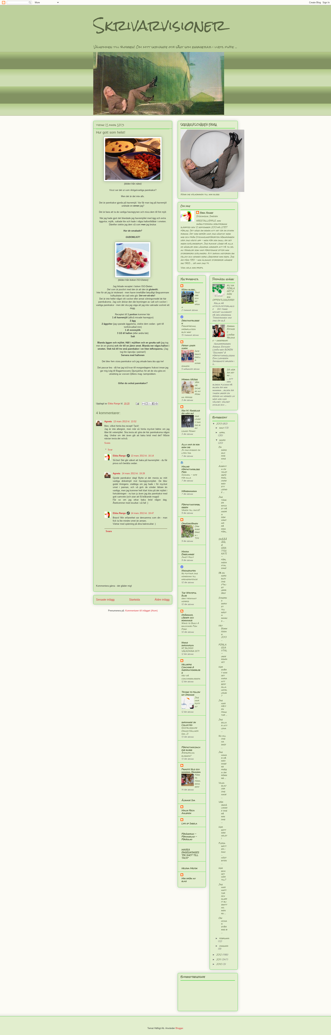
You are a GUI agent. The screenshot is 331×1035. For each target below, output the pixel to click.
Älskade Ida (188, 800)
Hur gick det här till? (222, 873)
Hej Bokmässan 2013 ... (222, 633)
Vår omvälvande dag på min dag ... (222, 812)
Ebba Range (119, 455)
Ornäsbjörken (189, 523)
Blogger (179, 1028)
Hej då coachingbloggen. (190, 677)
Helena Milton (189, 868)
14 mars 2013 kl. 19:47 (142, 513)
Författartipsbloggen (190, 506)
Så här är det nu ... (231, 372)
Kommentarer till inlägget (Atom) (141, 610)
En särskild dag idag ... (222, 454)
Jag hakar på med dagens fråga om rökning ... (222, 765)
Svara (107, 443)
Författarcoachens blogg (190, 748)
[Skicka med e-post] (143, 403)
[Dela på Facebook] (153, 403)
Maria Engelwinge (187, 553)
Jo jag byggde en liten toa (190, 451)
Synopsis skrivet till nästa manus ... (222, 609)
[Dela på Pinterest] (156, 403)
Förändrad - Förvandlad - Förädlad (189, 836)
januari (223, 945)
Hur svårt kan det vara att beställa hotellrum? (222, 681)
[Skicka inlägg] (137, 403)
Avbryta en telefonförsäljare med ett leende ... (222, 479)
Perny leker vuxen (188, 347)
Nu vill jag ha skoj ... (222, 741)
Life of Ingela (189, 823)
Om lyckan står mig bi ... (222, 925)
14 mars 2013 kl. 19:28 (133, 473)
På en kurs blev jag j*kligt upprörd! (222, 583)
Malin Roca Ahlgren (187, 812)
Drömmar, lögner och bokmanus (187, 617)
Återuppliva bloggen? (187, 754)
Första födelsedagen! (197, 780)
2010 (219, 964)
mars (222, 440)
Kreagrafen (188, 570)
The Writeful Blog (188, 594)
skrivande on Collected (188, 724)
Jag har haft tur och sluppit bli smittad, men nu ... (222, 899)
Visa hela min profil (191, 267)
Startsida (134, 599)
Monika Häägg (189, 379)
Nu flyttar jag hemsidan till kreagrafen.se (189, 576)
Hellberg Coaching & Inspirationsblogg (190, 668)
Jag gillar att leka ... (222, 725)
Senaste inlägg (105, 599)
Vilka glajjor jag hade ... (222, 790)
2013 (219, 423)
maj (221, 427)
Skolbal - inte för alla (189, 476)
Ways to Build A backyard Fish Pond (190, 626)
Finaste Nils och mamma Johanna (190, 771)
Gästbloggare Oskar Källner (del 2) (189, 730)
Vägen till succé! (190, 510)
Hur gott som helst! (222, 832)
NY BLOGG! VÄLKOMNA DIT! (190, 650)
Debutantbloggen (190, 322)
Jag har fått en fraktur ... (222, 707)
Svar (110, 449)
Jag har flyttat (197, 702)
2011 (219, 959)
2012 (219, 954)
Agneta (108, 421)
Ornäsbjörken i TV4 (197, 532)
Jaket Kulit (187, 557)
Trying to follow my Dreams (190, 693)
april (222, 432)
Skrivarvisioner (159, 25)
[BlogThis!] (146, 403)
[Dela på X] (150, 403)
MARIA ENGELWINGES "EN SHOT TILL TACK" (190, 853)
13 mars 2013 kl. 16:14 (142, 455)
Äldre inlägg (162, 599)
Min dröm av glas (188, 880)
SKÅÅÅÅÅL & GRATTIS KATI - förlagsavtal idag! (222, 553)
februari (224, 938)
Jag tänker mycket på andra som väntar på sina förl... (222, 515)
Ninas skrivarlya (187, 644)
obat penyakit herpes (188, 600)
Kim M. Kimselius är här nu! (190, 412)
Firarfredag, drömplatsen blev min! (188, 329)
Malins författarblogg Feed (190, 469)
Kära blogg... (188, 289)
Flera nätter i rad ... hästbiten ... (222, 853)
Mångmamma (189, 491)
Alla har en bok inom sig (190, 446)
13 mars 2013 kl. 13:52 (124, 421)
